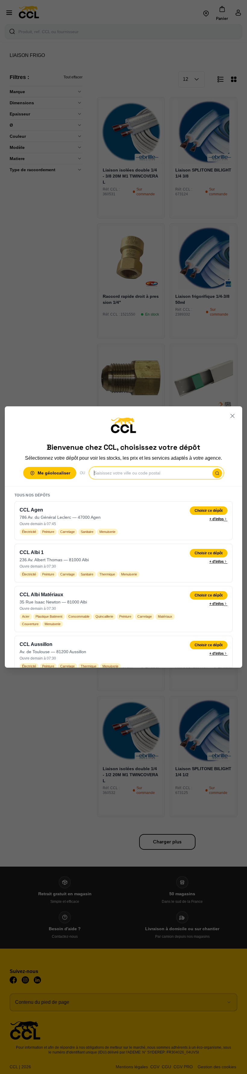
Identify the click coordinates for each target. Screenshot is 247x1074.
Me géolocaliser (54, 473)
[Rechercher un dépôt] (217, 473)
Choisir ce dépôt (209, 511)
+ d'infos (216, 519)
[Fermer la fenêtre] (233, 416)
